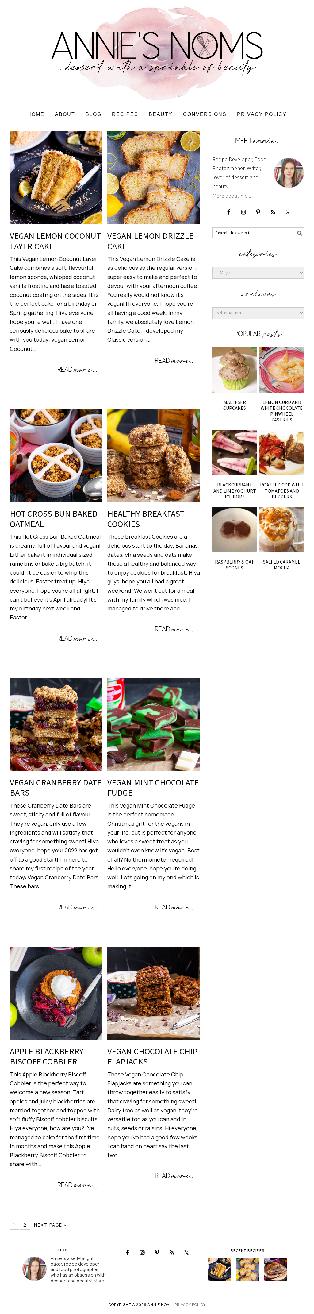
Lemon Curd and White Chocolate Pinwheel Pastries (282, 411)
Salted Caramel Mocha (281, 565)
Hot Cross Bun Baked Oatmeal (54, 518)
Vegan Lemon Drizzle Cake (150, 241)
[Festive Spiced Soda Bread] (275, 1269)
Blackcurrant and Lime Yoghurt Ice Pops (234, 490)
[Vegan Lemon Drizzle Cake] (247, 1269)
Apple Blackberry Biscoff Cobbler (46, 1056)
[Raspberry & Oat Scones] (234, 529)
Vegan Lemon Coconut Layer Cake (55, 241)
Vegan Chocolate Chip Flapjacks (152, 1056)
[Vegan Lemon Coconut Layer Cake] (219, 1269)
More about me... (232, 195)
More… (100, 1281)
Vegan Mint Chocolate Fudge (153, 787)
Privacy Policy (190, 1304)
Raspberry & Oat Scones (234, 565)
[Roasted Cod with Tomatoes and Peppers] (281, 452)
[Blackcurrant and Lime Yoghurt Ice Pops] (234, 452)
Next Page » (50, 1225)
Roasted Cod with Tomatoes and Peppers (282, 490)
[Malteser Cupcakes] (234, 369)
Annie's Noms (157, 50)
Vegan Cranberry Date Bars (55, 787)
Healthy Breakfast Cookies (145, 518)
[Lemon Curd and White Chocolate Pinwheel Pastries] (281, 369)
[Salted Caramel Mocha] (281, 529)
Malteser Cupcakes (234, 405)
